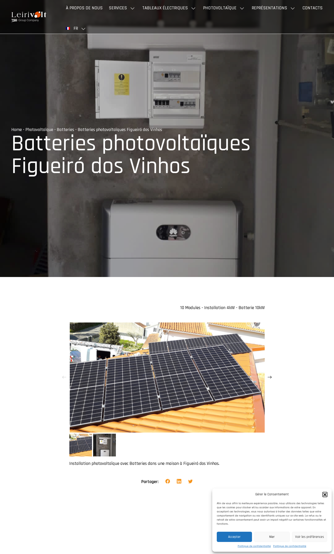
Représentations (269, 8)
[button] (325, 494)
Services (118, 8)
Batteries (65, 130)
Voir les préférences (309, 537)
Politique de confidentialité (254, 546)
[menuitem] (76, 28)
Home (16, 130)
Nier (272, 537)
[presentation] (64, 377)
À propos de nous (84, 8)
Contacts (312, 8)
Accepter (234, 537)
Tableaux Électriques (165, 8)
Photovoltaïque (220, 8)
